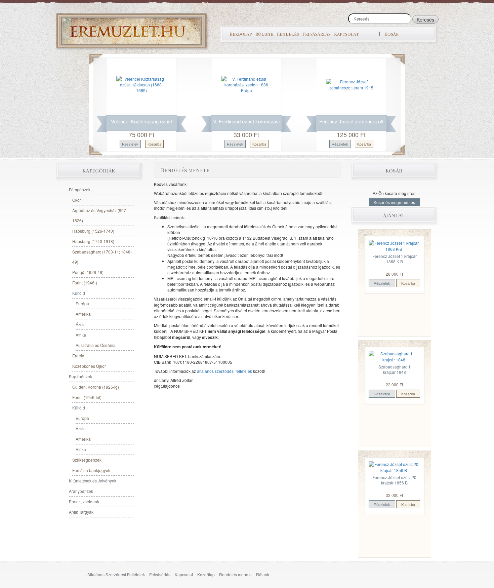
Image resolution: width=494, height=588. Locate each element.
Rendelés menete (235, 574)
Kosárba (154, 144)
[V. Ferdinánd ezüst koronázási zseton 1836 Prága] (246, 84)
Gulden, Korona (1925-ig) (95, 387)
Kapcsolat (346, 34)
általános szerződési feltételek (224, 371)
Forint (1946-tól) (86, 397)
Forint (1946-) (84, 282)
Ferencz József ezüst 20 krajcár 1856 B (394, 479)
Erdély (78, 355)
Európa (82, 303)
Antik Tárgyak (81, 512)
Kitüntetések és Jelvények (92, 480)
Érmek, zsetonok (84, 501)
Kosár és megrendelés (394, 202)
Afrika (81, 335)
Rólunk (264, 34)
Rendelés (288, 34)
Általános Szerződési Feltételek (116, 574)
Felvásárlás (316, 34)
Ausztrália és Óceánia (96, 345)
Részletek (130, 144)
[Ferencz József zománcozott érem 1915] (351, 84)
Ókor (76, 200)
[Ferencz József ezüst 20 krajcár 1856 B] (394, 466)
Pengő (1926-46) (88, 272)
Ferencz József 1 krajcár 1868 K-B (394, 258)
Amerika (83, 314)
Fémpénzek (79, 189)
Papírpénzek (80, 376)
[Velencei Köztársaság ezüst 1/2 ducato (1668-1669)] (141, 84)
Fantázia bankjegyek (91, 470)
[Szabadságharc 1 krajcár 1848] (394, 356)
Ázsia (81, 324)
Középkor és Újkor (89, 366)
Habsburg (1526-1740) (93, 231)
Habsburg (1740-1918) (93, 241)
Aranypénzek (81, 491)
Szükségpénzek (86, 460)
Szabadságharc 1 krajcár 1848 (394, 369)
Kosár (391, 34)
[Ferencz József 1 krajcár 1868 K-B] (394, 245)
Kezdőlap (241, 34)
